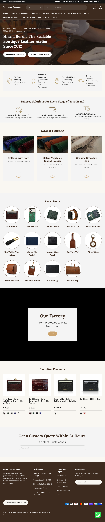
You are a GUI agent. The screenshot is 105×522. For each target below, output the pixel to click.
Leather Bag (72, 280)
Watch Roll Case (11, 280)
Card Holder (12, 226)
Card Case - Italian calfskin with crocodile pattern (13, 401)
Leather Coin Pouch (52, 253)
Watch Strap (73, 226)
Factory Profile (29, 17)
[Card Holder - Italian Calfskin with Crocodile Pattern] (40, 385)
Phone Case (32, 226)
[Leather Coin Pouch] (52, 240)
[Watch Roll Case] (11, 268)
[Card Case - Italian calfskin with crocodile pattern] (14, 385)
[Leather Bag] (72, 268)
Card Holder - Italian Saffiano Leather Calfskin (65, 400)
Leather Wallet (52, 226)
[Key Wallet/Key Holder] (11, 240)
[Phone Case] (32, 214)
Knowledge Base (40, 488)
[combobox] (56, 7)
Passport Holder (93, 226)
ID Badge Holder (32, 280)
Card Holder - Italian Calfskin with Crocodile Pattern (39, 401)
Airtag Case (93, 252)
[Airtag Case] (93, 240)
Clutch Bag (52, 280)
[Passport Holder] (93, 214)
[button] (100, 7)
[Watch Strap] (72, 214)
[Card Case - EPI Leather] (91, 385)
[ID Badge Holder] (32, 268)
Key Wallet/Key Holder (11, 253)
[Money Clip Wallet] (32, 240)
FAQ (78, 2)
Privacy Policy (62, 486)
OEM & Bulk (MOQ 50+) (42, 484)
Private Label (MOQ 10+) (40, 54)
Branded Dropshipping (15, 54)
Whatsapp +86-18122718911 (64, 2)
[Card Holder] (11, 214)
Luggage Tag (73, 252)
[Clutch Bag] (52, 268)
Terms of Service (63, 491)
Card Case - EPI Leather (90, 399)
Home (5, 13)
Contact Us (61, 476)
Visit (52, 334)
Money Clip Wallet (32, 253)
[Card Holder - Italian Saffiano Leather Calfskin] (65, 385)
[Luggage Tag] (72, 240)
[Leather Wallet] (52, 214)
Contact (55, 17)
